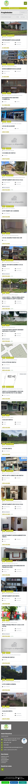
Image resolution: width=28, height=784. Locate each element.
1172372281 (6, 745)
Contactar (15, 782)
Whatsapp (6, 782)
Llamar (23, 782)
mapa (23, 17)
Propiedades (4, 761)
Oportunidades (5, 759)
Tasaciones (4, 758)
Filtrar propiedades (14, 8)
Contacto (3, 762)
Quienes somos (5, 756)
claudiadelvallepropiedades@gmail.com (13, 747)
